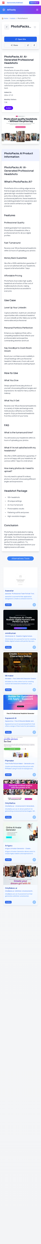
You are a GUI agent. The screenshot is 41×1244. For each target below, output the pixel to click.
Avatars (12, 18)
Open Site (22, 39)
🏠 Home (5, 18)
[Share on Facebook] (34, 45)
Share (15, 45)
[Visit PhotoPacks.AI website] (20, 130)
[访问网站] (34, 604)
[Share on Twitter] (28, 45)
